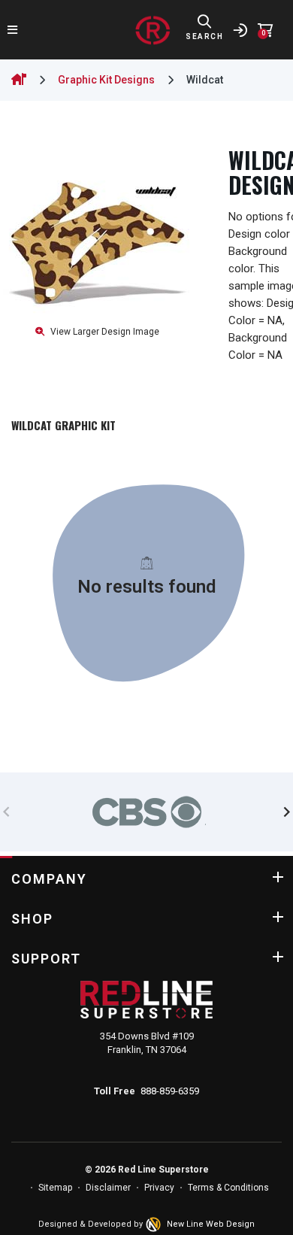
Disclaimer (108, 1187)
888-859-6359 (169, 1091)
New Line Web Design (211, 1224)
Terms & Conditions (228, 1187)
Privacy (159, 1187)
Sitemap (55, 1187)
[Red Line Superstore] (152, 30)
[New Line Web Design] (155, 1224)
